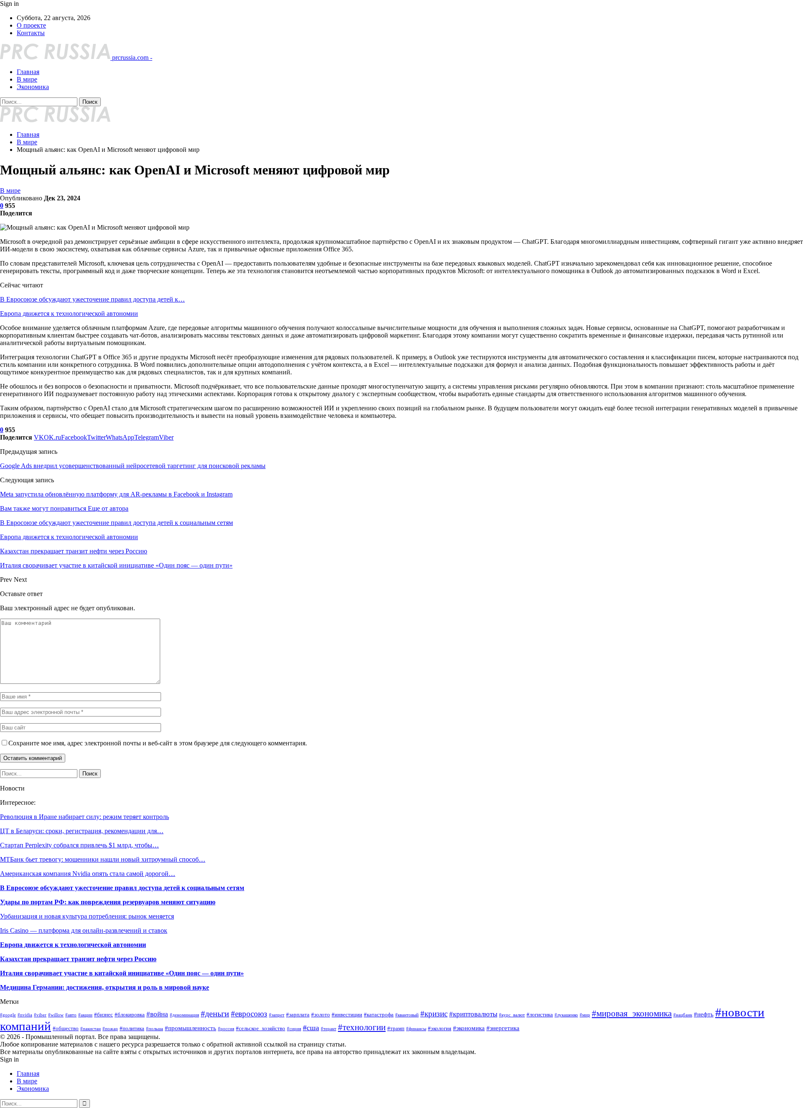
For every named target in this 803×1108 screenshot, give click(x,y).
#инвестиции (347, 1014)
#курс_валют (512, 1015)
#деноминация (184, 1015)
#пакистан (90, 1028)
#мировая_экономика (632, 1013)
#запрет (276, 1015)
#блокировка (130, 1014)
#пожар (110, 1028)
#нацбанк (682, 1015)
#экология (439, 1028)
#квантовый (407, 1015)
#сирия (294, 1028)
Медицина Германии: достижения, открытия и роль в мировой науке (104, 987)
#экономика (469, 1027)
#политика (132, 1028)
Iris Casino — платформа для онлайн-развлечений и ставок (83, 930)
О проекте (31, 25)
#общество (66, 1028)
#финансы (416, 1028)
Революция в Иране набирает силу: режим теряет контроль (84, 816)
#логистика (540, 1014)
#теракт (328, 1028)
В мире (27, 79)
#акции (85, 1015)
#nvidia (25, 1015)
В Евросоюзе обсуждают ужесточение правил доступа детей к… (92, 299)
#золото (320, 1014)
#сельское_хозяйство (260, 1028)
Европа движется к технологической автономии (69, 313)
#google (8, 1015)
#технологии (362, 1027)
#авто (71, 1015)
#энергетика (502, 1027)
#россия (226, 1028)
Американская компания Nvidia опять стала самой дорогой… (87, 873)
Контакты (31, 32)
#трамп (395, 1028)
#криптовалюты (473, 1014)
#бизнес (103, 1014)
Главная (28, 71)
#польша (154, 1028)
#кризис (434, 1013)
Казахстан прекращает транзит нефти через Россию (78, 958)
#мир (585, 1015)
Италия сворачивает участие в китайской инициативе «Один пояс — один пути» (122, 973)
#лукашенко (566, 1015)
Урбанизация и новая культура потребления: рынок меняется (87, 916)
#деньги (215, 1013)
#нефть (703, 1014)
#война (157, 1014)
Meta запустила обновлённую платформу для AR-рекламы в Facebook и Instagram (116, 494)
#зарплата (297, 1014)
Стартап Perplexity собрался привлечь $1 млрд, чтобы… (79, 845)
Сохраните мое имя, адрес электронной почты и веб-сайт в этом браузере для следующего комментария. (157, 743)
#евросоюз (249, 1013)
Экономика (33, 86)
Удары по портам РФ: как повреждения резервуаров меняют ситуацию (107, 902)
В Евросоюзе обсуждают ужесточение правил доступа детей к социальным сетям (122, 887)
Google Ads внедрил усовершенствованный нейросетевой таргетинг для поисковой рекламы (133, 465)
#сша (311, 1028)
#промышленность (190, 1027)
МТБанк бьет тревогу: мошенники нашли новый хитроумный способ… (102, 859)
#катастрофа (379, 1014)
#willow (56, 1015)
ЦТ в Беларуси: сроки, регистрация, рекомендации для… (82, 830)
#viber (40, 1015)
